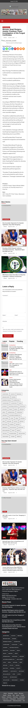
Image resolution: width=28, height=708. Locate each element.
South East (20, 427)
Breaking (19, 394)
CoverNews (11, 705)
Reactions (4, 424)
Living (11, 418)
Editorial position (17, 700)
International (11, 412)
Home (5, 693)
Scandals (11, 424)
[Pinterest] (15, 48)
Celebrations (16, 400)
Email (16, 315)
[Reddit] (18, 48)
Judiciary (4, 415)
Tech (13, 695)
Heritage (22, 409)
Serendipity (5, 427)
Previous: (13, 186)
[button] (2, 21)
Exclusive (4, 409)
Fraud (10, 409)
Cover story (5, 698)
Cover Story (14, 403)
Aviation (13, 394)
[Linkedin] (12, 48)
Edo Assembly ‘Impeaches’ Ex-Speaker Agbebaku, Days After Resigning (16, 348)
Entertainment (20, 698)
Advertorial (5, 394)
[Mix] (20, 48)
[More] (23, 48)
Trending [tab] (19, 341)
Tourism (13, 436)
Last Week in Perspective (15, 415)
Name (4, 315)
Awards (10, 377)
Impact (4, 412)
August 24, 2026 (11, 226)
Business (14, 397)
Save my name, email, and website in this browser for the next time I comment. (13, 330)
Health (15, 409)
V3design (12, 685)
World (16, 693)
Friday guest (13, 698)
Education (22, 406)
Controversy (5, 403)
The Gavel (4, 433)
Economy (4, 406)
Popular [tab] (12, 341)
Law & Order (5, 418)
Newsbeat (10, 693)
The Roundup (5, 436)
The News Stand (12, 433)
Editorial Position (13, 406)
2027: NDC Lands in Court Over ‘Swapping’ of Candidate (15, 365)
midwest (5, 37)
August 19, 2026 (11, 278)
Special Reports (6, 430)
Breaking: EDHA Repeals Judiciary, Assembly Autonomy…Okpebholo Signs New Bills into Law (14, 250)
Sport (10, 370)
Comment (5, 295)
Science (3, 697)
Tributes (19, 436)
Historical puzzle (7, 700)
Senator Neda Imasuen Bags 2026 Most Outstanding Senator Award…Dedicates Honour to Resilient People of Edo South (13, 569)
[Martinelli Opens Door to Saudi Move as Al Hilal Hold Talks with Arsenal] (4, 372)
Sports (18, 430)
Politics (15, 421)
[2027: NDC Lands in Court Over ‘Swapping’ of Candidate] (4, 362)
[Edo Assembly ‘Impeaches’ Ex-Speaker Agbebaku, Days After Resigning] (14, 212)
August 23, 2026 (11, 572)
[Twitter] (9, 48)
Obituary (9, 421)
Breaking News (6, 27)
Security (18, 424)
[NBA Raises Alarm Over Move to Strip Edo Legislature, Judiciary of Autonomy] (14, 264)
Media (16, 418)
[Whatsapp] (6, 48)
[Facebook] (4, 48)
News (3, 421)
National (22, 418)
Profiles (10, 362)
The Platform (21, 433)
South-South (13, 427)
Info (24, 700)
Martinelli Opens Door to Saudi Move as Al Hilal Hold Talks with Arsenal (16, 373)
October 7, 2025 (11, 37)
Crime (20, 403)
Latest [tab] (4, 341)
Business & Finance (6, 400)
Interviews (19, 412)
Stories (9, 695)
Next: (13, 194)
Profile (22, 695)
